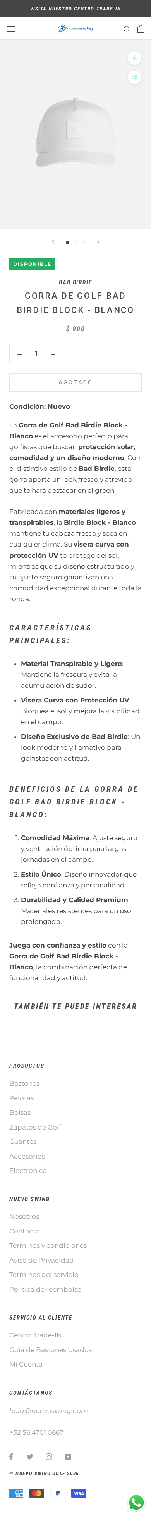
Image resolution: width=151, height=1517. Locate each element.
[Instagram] (49, 1456)
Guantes (22, 1141)
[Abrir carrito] (140, 29)
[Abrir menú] (11, 28)
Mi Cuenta (26, 1364)
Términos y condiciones (48, 1245)
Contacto (24, 1231)
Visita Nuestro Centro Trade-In (75, 9)
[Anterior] (53, 242)
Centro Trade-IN (35, 1335)
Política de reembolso (45, 1289)
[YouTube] (68, 1456)
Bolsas (20, 1112)
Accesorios (27, 1156)
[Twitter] (30, 1456)
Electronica (28, 1171)
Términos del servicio (44, 1274)
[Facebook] (11, 1456)
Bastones (24, 1083)
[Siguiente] (98, 242)
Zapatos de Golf (35, 1127)
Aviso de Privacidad (41, 1260)
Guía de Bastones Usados (50, 1350)
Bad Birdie (75, 282)
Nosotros (24, 1216)
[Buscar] (127, 28)
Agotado (75, 382)
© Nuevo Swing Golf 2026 (44, 1473)
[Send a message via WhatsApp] (136, 1502)
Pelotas (21, 1098)
